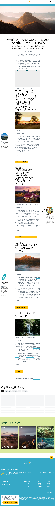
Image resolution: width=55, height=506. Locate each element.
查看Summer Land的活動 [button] (21, 161)
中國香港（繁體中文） (6, 484)
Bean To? (20, 141)
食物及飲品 (15, 391)
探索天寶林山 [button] (18, 371)
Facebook (23, 483)
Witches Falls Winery (34, 358)
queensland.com (36, 378)
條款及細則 (40, 484)
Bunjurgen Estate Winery (20, 215)
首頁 (1, 4)
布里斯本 (16, 136)
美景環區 (34, 62)
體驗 (10, 391)
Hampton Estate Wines (23, 358)
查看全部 (24, 391)
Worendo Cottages (30, 297)
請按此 (13, 499)
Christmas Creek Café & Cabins (33, 294)
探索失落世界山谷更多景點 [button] (21, 307)
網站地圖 (39, 487)
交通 (20, 391)
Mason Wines (17, 360)
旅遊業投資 (48, 486)
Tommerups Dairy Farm (4, 287)
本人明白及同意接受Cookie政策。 (10, 502)
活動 (6, 391)
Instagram (31, 483)
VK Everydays (26, 141)
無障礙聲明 (40, 486)
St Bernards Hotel (30, 356)
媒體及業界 (48, 483)
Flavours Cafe (19, 213)
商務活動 (48, 484)
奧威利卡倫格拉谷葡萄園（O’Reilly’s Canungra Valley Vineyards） (27, 348)
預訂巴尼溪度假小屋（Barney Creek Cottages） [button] (25, 237)
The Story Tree (29, 210)
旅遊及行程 (6, 4)
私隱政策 (39, 483)
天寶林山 (33, 353)
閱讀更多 (8, 474)
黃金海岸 (21, 136)
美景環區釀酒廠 (29, 219)
